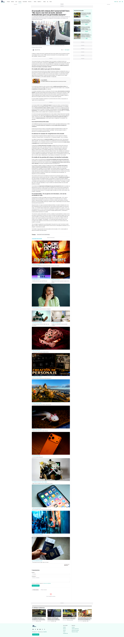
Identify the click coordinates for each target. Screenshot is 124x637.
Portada (8, 1)
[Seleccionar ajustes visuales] (120, 1)
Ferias (51, 1)
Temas (64, 631)
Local (87, 38)
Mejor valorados (44, 589)
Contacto (73, 627)
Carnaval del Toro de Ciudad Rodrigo (43, 234)
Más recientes (36, 589)
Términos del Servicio (75, 628)
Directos (64, 628)
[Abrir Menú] (122, 2)
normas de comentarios (47, 583)
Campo (86, 24)
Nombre (33, 572)
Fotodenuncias (65, 633)
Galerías (12, 1)
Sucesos (87, 16)
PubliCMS (45, 631)
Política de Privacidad (75, 630)
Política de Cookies (75, 631)
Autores (64, 630)
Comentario (34, 576)
